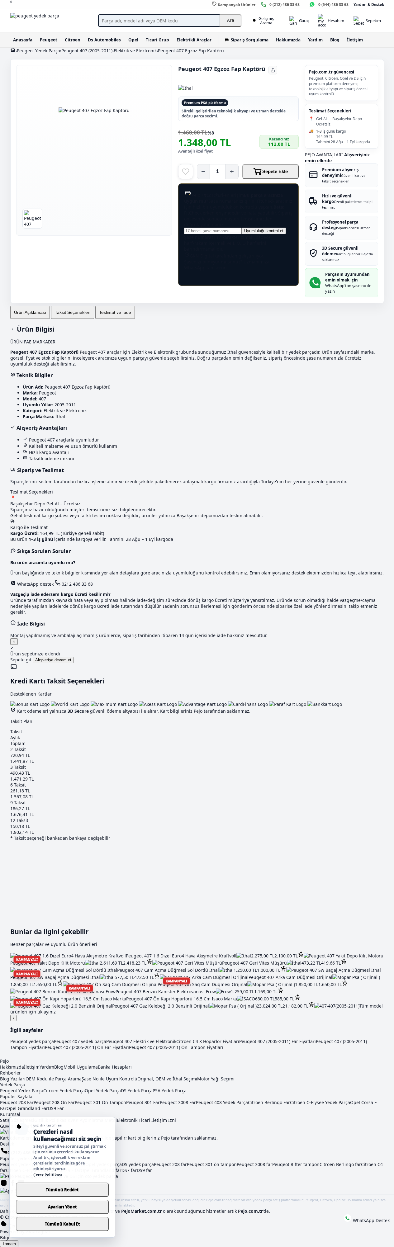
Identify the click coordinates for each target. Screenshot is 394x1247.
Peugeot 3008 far (254, 1164)
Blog (334, 40)
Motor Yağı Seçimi (216, 1079)
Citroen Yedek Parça (64, 1090)
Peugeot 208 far (170, 1164)
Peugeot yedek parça (32, 1041)
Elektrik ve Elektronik (135, 51)
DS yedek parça (138, 1164)
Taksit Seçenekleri (72, 312)
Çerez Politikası (47, 1175)
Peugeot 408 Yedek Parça (222, 1102)
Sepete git (21, 660)
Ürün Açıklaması (30, 312)
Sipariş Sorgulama (249, 40)
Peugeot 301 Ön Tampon (100, 1102)
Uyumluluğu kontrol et (263, 231)
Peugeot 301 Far (143, 1102)
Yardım (315, 40)
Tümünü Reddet (62, 1190)
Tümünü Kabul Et (62, 1224)
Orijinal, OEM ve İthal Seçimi (167, 1079)
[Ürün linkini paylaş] (272, 70)
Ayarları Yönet (62, 1207)
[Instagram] (4, 1185)
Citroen (72, 40)
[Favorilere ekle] (185, 171)
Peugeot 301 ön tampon (212, 1164)
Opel (133, 40)
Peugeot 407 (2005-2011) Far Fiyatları (277, 1041)
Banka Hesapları (115, 1067)
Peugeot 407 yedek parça (80, 1041)
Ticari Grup (157, 40)
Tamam (9, 1243)
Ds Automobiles (104, 40)
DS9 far (144, 1170)
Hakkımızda (288, 40)
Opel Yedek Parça (103, 1090)
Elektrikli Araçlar (194, 40)
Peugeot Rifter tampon (296, 1164)
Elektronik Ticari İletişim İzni (146, 1120)
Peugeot (48, 40)
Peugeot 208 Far (17, 1102)
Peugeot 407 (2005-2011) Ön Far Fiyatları (87, 1047)
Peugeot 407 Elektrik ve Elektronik (141, 1041)
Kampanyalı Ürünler (236, 4)
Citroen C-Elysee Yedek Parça (320, 1102)
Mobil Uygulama (81, 1067)
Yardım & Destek (369, 4)
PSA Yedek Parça (170, 1090)
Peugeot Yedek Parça (38, 51)
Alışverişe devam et (53, 660)
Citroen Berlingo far (340, 1164)
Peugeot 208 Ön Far (54, 1102)
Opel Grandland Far (27, 1108)
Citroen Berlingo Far (269, 1102)
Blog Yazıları (13, 1079)
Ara (230, 20)
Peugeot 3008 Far (178, 1102)
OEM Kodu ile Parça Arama (54, 1079)
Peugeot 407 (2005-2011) (86, 51)
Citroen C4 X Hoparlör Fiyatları (207, 1041)
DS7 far (129, 1170)
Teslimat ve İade (115, 312)
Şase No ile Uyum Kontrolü (109, 1079)
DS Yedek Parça (137, 1090)
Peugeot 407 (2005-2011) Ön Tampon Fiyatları (176, 1047)
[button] (301, 956)
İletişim (355, 40)
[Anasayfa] (13, 51)
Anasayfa (22, 40)
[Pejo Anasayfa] (50, 20)
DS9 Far (56, 1108)
